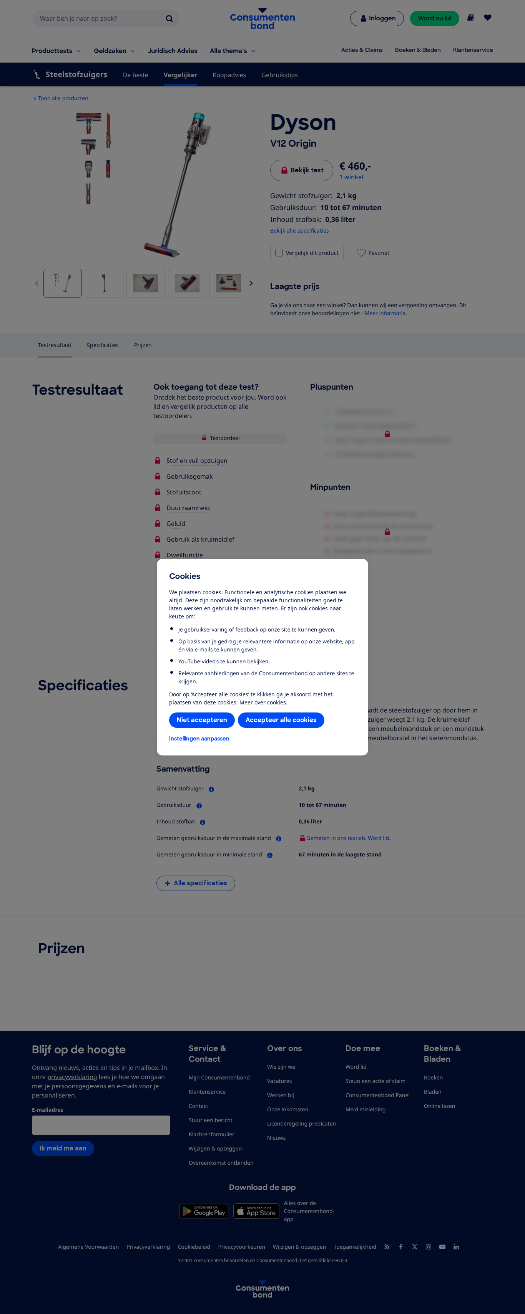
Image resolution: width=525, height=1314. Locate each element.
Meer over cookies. (263, 702)
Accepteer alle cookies (281, 720)
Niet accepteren (202, 720)
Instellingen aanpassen (199, 738)
